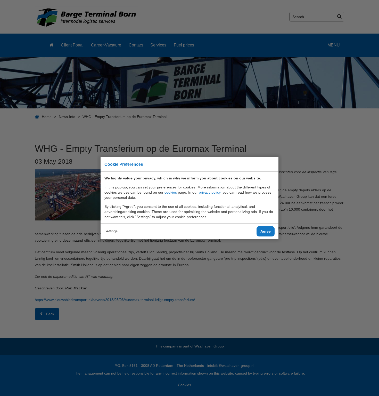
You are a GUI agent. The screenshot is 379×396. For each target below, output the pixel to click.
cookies (170, 192)
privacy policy (209, 192)
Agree (265, 231)
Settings (111, 231)
